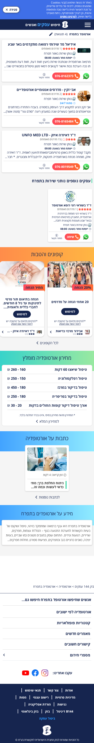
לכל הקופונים (49, 342)
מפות (22, 697)
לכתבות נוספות (49, 497)
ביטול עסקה (47, 718)
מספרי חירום (80, 655)
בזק (47, 711)
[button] (74, 53)
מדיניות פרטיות (65, 697)
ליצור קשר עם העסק (70, 324)
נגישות (61, 704)
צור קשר (53, 690)
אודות (69, 690)
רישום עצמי (41, 697)
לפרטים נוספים (68, 16)
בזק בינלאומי (29, 711)
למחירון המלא (49, 421)
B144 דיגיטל (64, 711)
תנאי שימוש (33, 690)
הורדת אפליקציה (39, 704)
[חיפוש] (51, 34)
